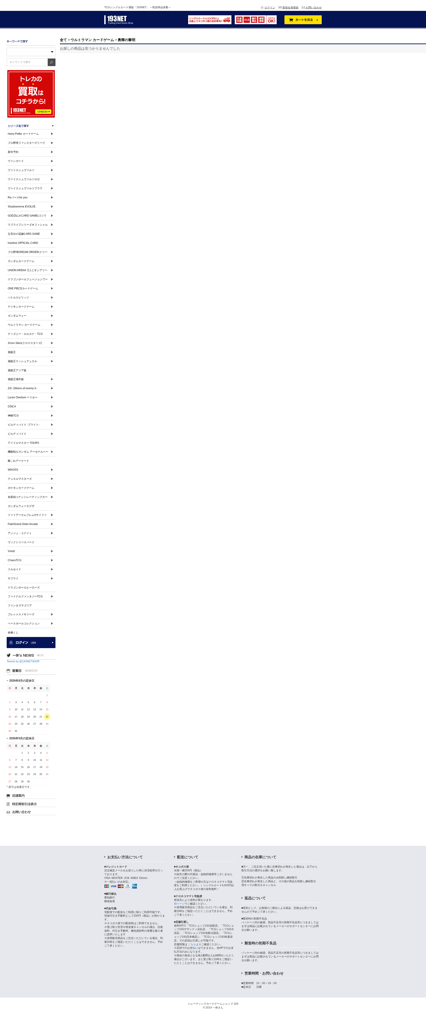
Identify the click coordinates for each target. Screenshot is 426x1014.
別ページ (179, 903)
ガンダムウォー (17, 315)
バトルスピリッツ (18, 297)
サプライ (13, 578)
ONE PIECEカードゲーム (23, 288)
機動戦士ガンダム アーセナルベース (28, 453)
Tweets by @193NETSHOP (23, 661)
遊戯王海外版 (16, 379)
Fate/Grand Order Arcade (23, 524)
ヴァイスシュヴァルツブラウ (25, 188)
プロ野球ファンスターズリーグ (26, 142)
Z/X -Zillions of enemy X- (22, 388)
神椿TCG (13, 415)
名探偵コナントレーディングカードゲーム (28, 498)
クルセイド (14, 569)
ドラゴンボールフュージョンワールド (28, 281)
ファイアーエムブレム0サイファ (27, 515)
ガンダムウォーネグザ (21, 506)
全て (63, 40)
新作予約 (13, 152)
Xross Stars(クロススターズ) (25, 343)
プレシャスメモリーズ (21, 614)
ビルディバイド (17, 433)
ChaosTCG (14, 560)
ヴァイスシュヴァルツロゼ (24, 179)
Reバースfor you (18, 197)
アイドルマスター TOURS (23, 442)
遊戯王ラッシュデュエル (22, 361)
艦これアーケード (18, 460)
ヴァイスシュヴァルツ (21, 170)
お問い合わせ (314, 7)
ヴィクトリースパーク (21, 542)
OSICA (12, 406)
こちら (192, 944)
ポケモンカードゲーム (21, 487)
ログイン (269, 7)
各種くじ (13, 632)
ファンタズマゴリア (20, 605)
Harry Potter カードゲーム (23, 133)
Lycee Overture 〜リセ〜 (22, 397)
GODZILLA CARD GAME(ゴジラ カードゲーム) (27, 217)
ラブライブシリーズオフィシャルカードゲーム (28, 226)
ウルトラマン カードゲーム (24, 324)
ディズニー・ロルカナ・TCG (25, 333)
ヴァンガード (16, 161)
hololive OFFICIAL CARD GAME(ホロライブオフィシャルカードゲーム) (28, 244)
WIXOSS (13, 469)
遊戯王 (12, 352)
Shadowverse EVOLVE (22, 206)
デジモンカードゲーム (21, 306)
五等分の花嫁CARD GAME (24, 233)
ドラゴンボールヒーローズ (24, 587)
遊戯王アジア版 (17, 370)
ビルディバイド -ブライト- (23, 424)
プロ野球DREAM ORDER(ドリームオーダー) (27, 253)
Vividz (11, 551)
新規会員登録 (290, 7)
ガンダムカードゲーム (21, 261)
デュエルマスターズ (20, 478)
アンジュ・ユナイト (20, 533)
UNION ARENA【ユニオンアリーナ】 (27, 272)
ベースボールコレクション (24, 623)
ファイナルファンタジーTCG (25, 596)
